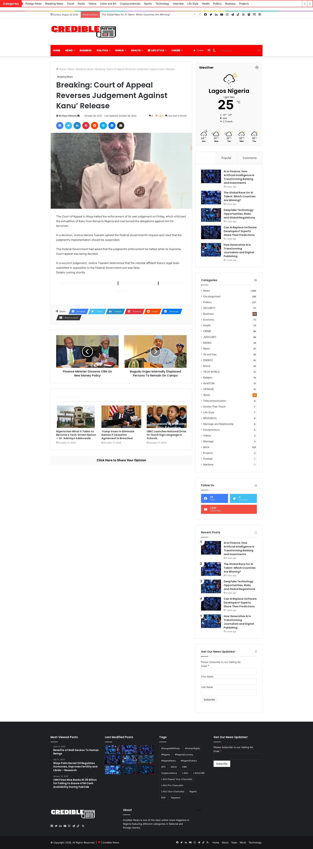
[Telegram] (74, 826)
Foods (81, 3)
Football (207, 458)
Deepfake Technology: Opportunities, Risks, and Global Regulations (140, 14)
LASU (185, 773)
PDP (163, 797)
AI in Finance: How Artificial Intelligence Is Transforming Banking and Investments (239, 177)
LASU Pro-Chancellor (172, 785)
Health (206, 3)
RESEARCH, (210, 418)
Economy (208, 319)
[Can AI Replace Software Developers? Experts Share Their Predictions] (211, 232)
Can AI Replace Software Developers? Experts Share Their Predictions (240, 231)
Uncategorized (211, 296)
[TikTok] (79, 826)
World (119, 50)
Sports (148, 3)
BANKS (207, 342)
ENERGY (208, 360)
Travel (70, 3)
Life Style (192, 3)
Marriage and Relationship (218, 424)
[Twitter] (68, 125)
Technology (162, 3)
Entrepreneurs (211, 429)
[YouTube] (66, 826)
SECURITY (209, 308)
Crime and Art (108, 3)
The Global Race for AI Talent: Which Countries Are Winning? (240, 196)
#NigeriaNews (168, 760)
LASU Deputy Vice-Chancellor (176, 779)
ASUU (174, 766)
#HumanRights (192, 748)
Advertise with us (138, 283)
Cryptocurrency (169, 773)
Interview (178, 3)
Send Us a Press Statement (87, 283)
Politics (217, 3)
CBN (184, 766)
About (225, 842)
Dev (198, 810)
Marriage (208, 441)
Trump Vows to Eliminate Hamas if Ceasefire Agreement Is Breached (117, 435)
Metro (206, 348)
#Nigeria (165, 754)
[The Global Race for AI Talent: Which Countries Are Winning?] (211, 197)
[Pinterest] (85, 125)
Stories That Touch (214, 406)
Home (56, 50)
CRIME (207, 331)
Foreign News (34, 3)
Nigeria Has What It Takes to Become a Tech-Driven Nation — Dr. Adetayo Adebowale (76, 435)
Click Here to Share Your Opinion (121, 460)
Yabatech (175, 797)
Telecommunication (214, 400)
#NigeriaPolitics (189, 760)
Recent (205, 158)
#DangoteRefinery (170, 748)
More (176, 50)
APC (163, 766)
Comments (250, 158)
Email (205, 666)
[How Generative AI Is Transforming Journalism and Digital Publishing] (211, 250)
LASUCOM (199, 773)
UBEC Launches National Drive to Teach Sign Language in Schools (166, 435)
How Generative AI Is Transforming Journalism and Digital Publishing (239, 250)
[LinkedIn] (77, 125)
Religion (207, 377)
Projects (244, 3)
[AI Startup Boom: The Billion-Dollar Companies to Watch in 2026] (112, 769)
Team (234, 842)
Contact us (172, 283)
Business (230, 3)
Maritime (208, 464)
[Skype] (103, 125)
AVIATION (208, 383)
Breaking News (54, 3)
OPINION (208, 389)
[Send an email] (78, 115)
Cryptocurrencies (130, 3)
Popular (226, 158)
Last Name (207, 687)
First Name (207, 676)
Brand (206, 366)
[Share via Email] (120, 125)
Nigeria (193, 791)
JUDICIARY (209, 337)
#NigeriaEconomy (184, 754)
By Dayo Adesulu (68, 115)
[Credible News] (84, 31)
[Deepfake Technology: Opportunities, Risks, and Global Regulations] (211, 215)
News (69, 50)
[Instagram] (70, 826)
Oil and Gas (209, 354)
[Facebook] (59, 125)
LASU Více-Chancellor (172, 791)
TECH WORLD (211, 371)
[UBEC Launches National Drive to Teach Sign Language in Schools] (167, 416)
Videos (92, 3)
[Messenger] (112, 125)
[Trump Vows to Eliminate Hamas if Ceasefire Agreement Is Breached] (121, 416)
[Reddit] (94, 125)
